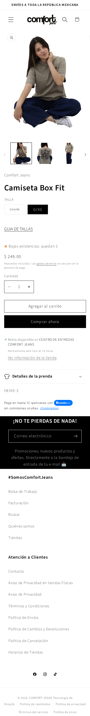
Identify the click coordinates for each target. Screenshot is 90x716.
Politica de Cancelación (28, 640)
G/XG (37, 209)
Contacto (16, 571)
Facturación (18, 503)
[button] (11, 20)
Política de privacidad (71, 704)
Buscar (14, 514)
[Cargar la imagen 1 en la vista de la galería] (21, 153)
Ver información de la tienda (32, 357)
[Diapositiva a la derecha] (85, 154)
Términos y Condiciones (28, 606)
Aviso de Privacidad (25, 594)
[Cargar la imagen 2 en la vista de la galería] (44, 153)
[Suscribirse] (75, 436)
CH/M (17, 210)
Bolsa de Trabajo (22, 491)
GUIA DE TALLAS (18, 229)
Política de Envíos (23, 617)
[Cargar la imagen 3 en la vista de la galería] (68, 153)
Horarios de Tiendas (25, 652)
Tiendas (15, 537)
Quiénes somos (21, 526)
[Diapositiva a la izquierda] (4, 154)
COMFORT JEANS (40, 698)
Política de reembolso (35, 704)
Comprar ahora (45, 322)
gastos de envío (47, 263)
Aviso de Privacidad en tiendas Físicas (40, 583)
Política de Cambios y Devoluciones (38, 629)
